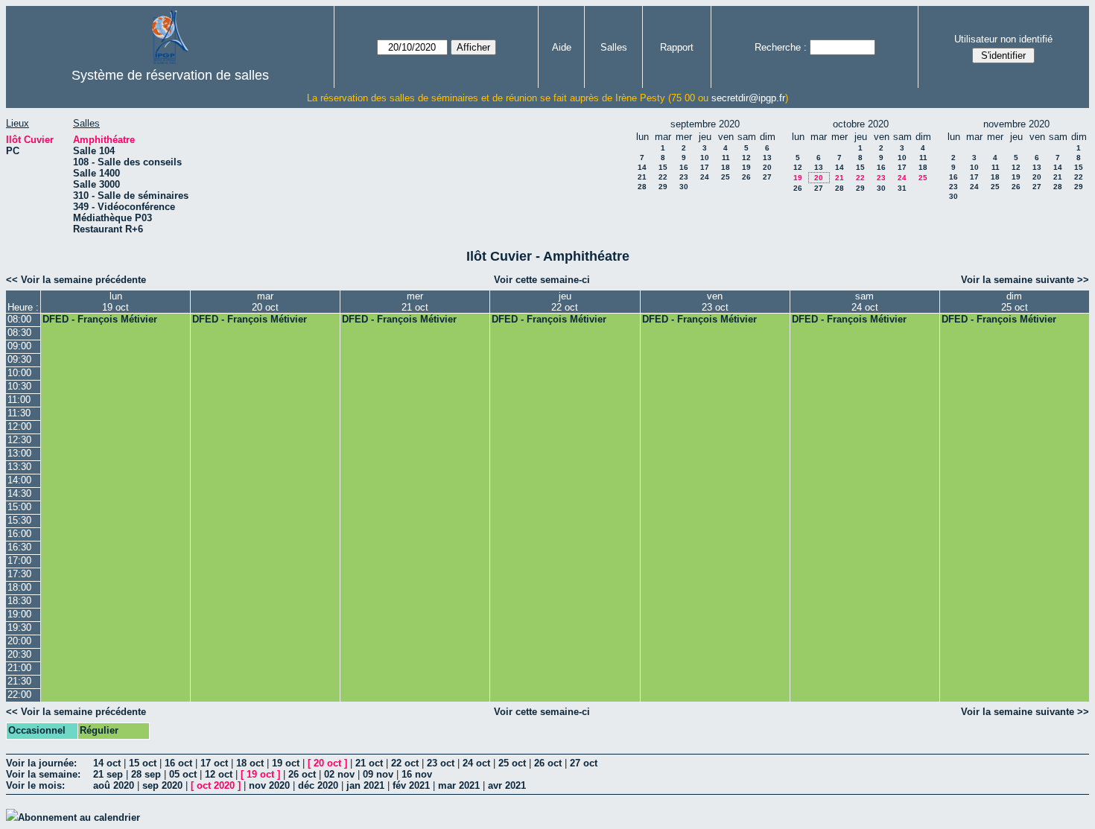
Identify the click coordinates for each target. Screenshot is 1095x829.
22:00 (19, 694)
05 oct (183, 774)
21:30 (19, 681)
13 (767, 157)
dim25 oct (1014, 301)
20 (767, 167)
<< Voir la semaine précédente (76, 279)
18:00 (19, 587)
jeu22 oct (564, 301)
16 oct (178, 763)
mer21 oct (415, 301)
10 (704, 157)
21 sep (108, 774)
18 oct (250, 763)
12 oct (218, 774)
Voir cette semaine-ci (542, 279)
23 (683, 177)
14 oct (107, 763)
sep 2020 (162, 785)
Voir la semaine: (43, 774)
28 (642, 186)
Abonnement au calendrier (79, 817)
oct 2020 (216, 785)
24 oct (476, 763)
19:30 (19, 627)
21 (642, 177)
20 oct (327, 763)
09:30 (19, 359)
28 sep (146, 774)
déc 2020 (318, 785)
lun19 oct (115, 301)
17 (704, 167)
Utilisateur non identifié (1003, 39)
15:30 (19, 520)
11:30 (19, 413)
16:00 (19, 533)
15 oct (142, 763)
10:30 (19, 386)
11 (726, 157)
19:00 (19, 614)
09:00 (19, 346)
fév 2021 (411, 785)
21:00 (19, 667)
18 (725, 167)
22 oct (405, 763)
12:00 (19, 426)
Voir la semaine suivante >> (1025, 279)
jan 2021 (365, 785)
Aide (561, 47)
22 (662, 177)
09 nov (378, 774)
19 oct (285, 763)
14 (642, 167)
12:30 (19, 439)
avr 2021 (507, 785)
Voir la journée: (41, 763)
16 (683, 167)
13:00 (19, 453)
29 (662, 186)
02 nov (339, 774)
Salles (613, 47)
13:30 (19, 466)
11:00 (19, 399)
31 (902, 188)
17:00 (19, 560)
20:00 (19, 641)
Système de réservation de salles (170, 75)
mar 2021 (459, 785)
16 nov (417, 774)
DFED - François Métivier (99, 319)
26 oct (548, 763)
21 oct (369, 763)
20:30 (19, 654)
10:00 (19, 372)
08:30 (19, 332)
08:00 (19, 319)
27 (767, 177)
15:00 (19, 506)
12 (746, 157)
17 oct (214, 763)
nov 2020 (269, 785)
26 (746, 177)
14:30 (19, 493)
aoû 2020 (113, 785)
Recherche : (781, 47)
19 (746, 167)
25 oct (512, 763)
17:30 (19, 573)
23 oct (440, 763)
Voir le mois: (35, 785)
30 (683, 186)
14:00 (19, 480)
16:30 (19, 547)
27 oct (583, 763)
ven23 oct (715, 301)
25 (725, 177)
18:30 (19, 600)
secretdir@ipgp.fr (748, 98)
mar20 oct (265, 301)
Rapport (677, 47)
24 (704, 177)
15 (662, 167)
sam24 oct (864, 301)
